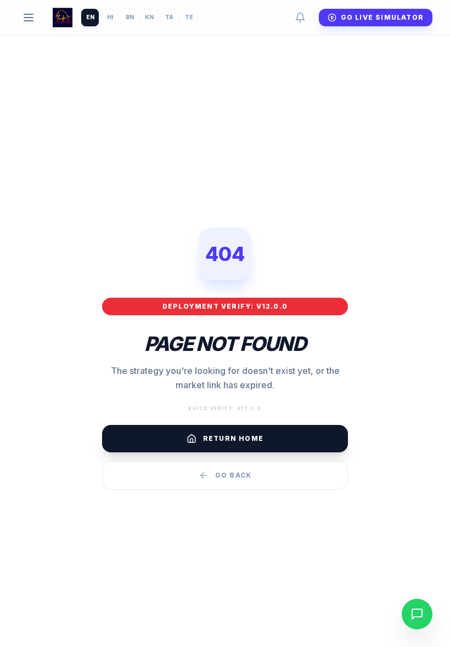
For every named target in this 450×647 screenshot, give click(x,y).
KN (149, 17)
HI (110, 17)
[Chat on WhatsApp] (417, 614)
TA (169, 17)
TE (189, 17)
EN (90, 17)
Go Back (233, 475)
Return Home (233, 438)
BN (130, 17)
